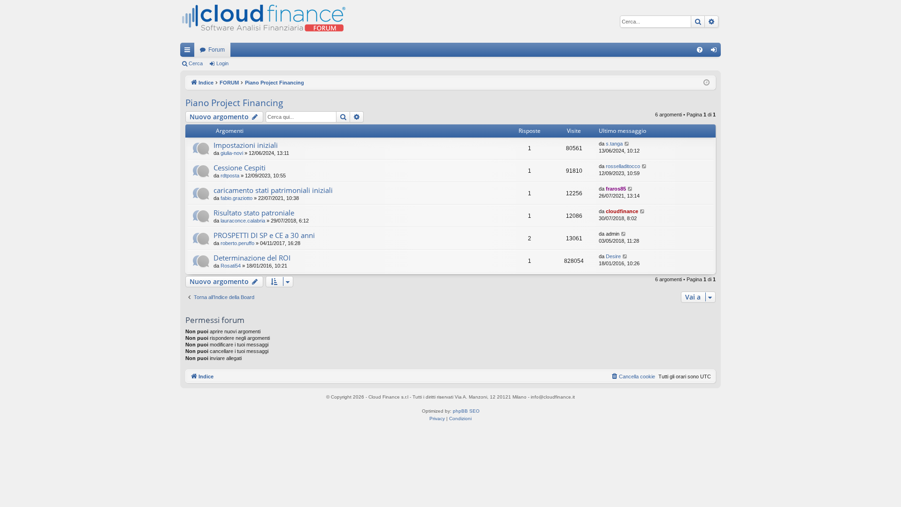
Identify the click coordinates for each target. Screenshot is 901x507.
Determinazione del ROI (252, 257)
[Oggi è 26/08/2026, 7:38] (706, 82)
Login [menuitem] (715, 51)
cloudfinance (622, 211)
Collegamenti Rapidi (189, 51)
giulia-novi (232, 153)
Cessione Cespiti (240, 167)
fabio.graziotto (236, 198)
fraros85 (616, 189)
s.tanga (614, 143)
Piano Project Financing (234, 103)
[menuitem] (700, 50)
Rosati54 (231, 266)
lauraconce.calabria (243, 220)
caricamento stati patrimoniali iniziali (273, 190)
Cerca (196, 63)
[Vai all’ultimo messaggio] (627, 143)
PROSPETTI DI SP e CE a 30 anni (264, 235)
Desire (613, 256)
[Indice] (262, 21)
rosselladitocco (623, 166)
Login (222, 63)
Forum (216, 49)
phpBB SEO (466, 411)
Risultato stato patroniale (254, 212)
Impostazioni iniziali (246, 145)
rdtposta (230, 175)
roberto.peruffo (237, 243)
